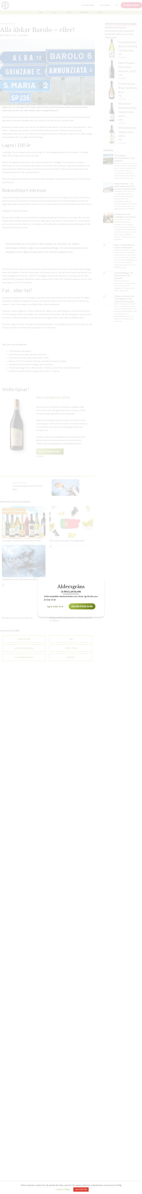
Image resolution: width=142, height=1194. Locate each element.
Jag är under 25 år (55, 606)
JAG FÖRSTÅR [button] (81, 1189)
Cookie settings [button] (62, 1189)
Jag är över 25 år (82, 606)
